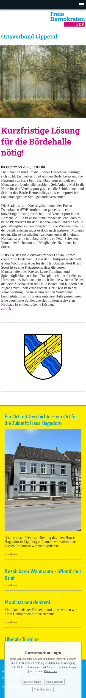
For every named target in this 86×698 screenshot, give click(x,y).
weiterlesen (11, 554)
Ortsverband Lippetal (29, 36)
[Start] (67, 25)
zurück (6, 309)
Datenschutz (50, 671)
